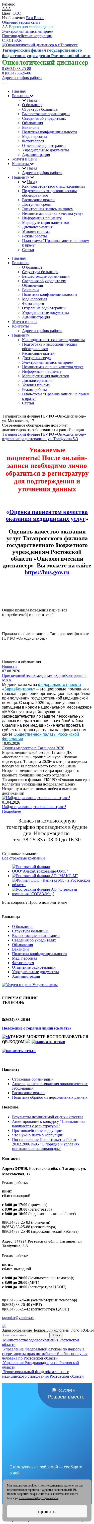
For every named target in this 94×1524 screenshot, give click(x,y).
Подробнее (11, 811)
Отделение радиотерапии (44, 145)
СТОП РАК (12, 40)
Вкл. (30, 18)
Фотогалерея (33, 141)
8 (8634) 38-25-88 (16, 68)
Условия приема (36, 231)
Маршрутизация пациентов (45, 222)
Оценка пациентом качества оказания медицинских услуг (47, 515)
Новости (9, 666)
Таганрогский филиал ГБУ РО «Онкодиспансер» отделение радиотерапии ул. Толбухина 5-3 (44, 436)
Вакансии (30, 127)
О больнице (32, 105)
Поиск (55, 1335)
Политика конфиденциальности (49, 132)
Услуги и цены (24, 159)
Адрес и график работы (22, 77)
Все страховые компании (23, 858)
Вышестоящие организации (46, 114)
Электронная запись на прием (27, 31)
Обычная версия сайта (21, 22)
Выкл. (39, 18)
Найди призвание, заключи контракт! (34, 807)
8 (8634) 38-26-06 (16, 73)
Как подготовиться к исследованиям (53, 186)
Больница (21, 96)
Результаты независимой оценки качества (47, 1117)
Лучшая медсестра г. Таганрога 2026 (33, 748)
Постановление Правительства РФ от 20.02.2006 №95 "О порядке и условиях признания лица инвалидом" (45, 1144)
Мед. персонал (34, 136)
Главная (19, 91)
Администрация (36, 154)
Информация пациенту (42, 218)
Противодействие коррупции (27, 36)
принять (47, 1511)
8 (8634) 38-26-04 (16, 907)
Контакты (21, 163)
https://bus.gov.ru (47, 572)
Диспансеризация (37, 227)
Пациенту (21, 177)
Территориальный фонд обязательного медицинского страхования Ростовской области (43, 1374)
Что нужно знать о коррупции (37, 1135)
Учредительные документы (45, 150)
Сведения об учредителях (44, 118)
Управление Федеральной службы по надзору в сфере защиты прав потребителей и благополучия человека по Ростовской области (44, 1353)
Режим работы (34, 236)
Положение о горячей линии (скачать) (36, 1028)
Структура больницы (40, 109)
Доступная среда (36, 204)
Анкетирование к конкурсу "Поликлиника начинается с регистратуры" (48, 1123)
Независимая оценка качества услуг (52, 213)
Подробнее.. (12, 619)
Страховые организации (33, 1079)
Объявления (32, 123)
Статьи (28, 250)
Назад (32, 100)
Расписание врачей (38, 200)
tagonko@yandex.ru (18, 1317)
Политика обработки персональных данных (49, 1097)
